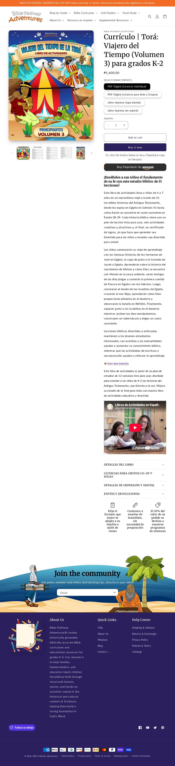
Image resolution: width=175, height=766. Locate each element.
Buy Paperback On (129, 167)
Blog (100, 645)
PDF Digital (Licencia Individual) (127, 86)
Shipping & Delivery (143, 627)
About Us (103, 633)
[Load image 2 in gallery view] (37, 153)
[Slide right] (91, 153)
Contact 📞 (104, 651)
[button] (60, 13)
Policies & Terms (141, 645)
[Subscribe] (114, 592)
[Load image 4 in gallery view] (66, 153)
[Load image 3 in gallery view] (52, 153)
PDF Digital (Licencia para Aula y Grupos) (133, 94)
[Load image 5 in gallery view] (80, 153)
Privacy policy (84, 756)
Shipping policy (121, 756)
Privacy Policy (140, 639)
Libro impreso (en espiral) (123, 110)
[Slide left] (12, 153)
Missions (103, 639)
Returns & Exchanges (144, 633)
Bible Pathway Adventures (45, 756)
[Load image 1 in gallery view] (23, 153)
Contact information (141, 756)
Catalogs (137, 651)
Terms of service (102, 756)
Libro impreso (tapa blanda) (124, 102)
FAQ (100, 627)
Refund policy (68, 756)
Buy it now (135, 147)
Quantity (108, 118)
